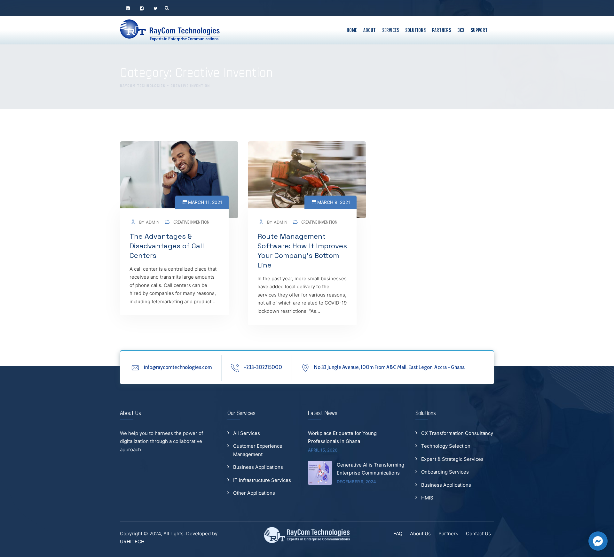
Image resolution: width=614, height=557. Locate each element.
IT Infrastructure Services (262, 480)
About (369, 30)
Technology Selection (445, 446)
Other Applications (254, 493)
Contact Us (478, 533)
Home (352, 30)
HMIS (427, 498)
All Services (246, 433)
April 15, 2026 (322, 450)
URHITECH (132, 541)
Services (390, 30)
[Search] (167, 8)
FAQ (397, 533)
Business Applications (258, 467)
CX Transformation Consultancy (457, 433)
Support (479, 30)
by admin (149, 222)
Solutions (415, 30)
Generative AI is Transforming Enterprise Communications (370, 469)
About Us (420, 533)
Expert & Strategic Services (452, 459)
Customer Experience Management (257, 450)
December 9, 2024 (356, 481)
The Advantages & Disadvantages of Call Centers (167, 246)
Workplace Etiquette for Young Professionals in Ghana (342, 437)
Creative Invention (191, 222)
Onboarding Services (445, 472)
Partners (441, 30)
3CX (460, 30)
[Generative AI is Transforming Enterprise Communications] (320, 473)
